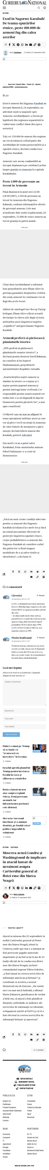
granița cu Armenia (21, 169)
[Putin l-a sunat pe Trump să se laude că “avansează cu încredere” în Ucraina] (39, 748)
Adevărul (27, 435)
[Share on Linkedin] (26, 44)
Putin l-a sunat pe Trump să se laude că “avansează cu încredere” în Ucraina (16, 751)
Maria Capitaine (19, 894)
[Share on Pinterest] (18, 44)
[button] (5, 8)
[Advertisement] (24, 254)
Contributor (17, 52)
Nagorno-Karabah (33, 103)
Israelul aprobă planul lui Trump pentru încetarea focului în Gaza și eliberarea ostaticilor (16, 773)
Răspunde (42, 595)
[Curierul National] (24, 2)
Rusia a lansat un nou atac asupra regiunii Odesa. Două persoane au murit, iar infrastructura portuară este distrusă (16, 798)
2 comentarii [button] (40, 1050)
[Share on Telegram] (43, 571)
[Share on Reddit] (37, 571)
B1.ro (5, 95)
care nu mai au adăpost (26, 414)
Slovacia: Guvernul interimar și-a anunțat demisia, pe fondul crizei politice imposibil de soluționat (16, 825)
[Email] (31, 44)
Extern (6, 13)
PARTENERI (33, 1128)
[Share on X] (14, 44)
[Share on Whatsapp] (22, 44)
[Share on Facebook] (9, 44)
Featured (14, 847)
